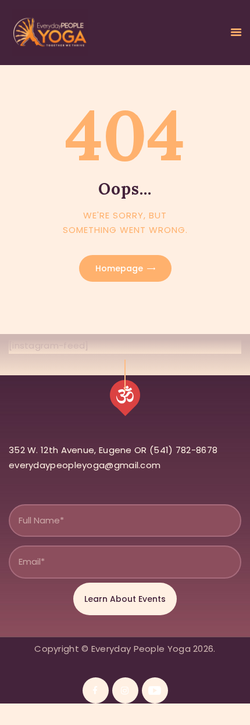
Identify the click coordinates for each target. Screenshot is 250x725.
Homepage (119, 268)
